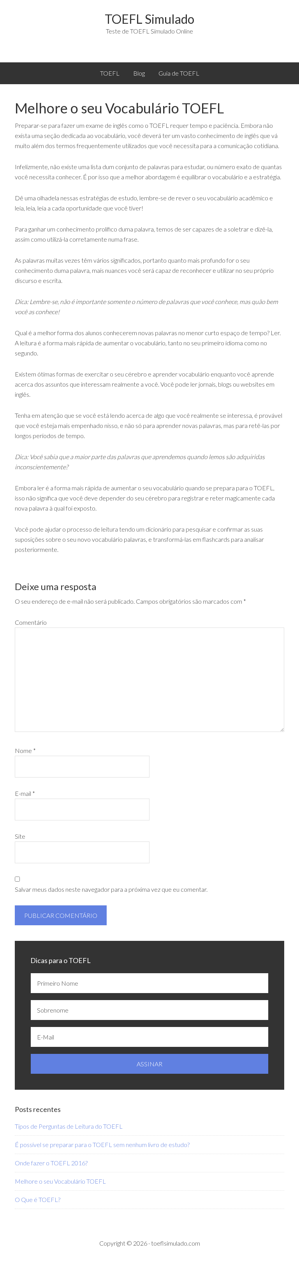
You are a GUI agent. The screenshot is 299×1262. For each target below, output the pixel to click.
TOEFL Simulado (149, 19)
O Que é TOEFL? (37, 1199)
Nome (25, 750)
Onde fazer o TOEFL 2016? (51, 1163)
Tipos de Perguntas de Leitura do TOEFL (69, 1126)
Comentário (31, 622)
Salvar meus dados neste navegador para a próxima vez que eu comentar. (111, 889)
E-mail (25, 793)
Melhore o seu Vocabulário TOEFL (60, 1181)
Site (20, 836)
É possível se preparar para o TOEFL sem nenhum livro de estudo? (102, 1144)
